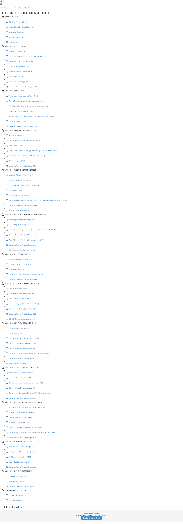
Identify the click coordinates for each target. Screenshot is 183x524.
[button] (1, 2)
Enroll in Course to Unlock (91, 518)
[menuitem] (1, 5)
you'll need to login (100, 515)
